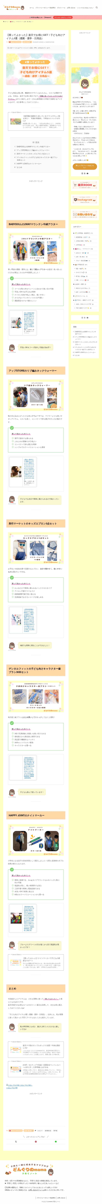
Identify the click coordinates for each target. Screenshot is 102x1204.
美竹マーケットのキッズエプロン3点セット (33, 153)
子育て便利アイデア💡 (83, 308)
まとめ (19, 167)
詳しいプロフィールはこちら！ (85, 166)
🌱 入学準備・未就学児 (84, 233)
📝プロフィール (81, 296)
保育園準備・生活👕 (83, 237)
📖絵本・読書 (80, 284)
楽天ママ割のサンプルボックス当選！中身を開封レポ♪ (41, 1046)
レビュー (40, 1130)
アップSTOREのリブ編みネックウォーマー (33, 150)
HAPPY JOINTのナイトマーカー (29, 163)
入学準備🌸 (80, 245)
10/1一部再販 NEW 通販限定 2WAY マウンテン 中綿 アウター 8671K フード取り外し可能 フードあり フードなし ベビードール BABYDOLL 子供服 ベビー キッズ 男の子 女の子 (29, 320)
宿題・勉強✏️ (81, 268)
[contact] (87, 173)
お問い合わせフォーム (36, 1190)
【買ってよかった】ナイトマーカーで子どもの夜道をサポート (41, 959)
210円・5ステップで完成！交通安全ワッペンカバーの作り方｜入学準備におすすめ (41, 1066)
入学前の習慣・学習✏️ (83, 241)
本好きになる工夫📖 (83, 288)
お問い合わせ (61, 1198)
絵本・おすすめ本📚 (83, 292)
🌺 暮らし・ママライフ (15, 42)
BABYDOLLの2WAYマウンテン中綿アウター (33, 146)
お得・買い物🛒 (27, 42)
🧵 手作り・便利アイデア (84, 300)
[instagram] (82, 173)
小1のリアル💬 (81, 272)
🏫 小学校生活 (81, 264)
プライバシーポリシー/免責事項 (46, 1198)
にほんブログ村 (12, 1088)
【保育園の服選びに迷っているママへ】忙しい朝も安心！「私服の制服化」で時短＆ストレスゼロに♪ (41, 118)
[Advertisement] (36, 197)
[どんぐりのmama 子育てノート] (14, 8)
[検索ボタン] (96, 7)
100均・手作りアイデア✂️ (84, 304)
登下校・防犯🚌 (81, 276)
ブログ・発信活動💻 (83, 260)
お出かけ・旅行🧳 (82, 253)
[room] (85, 173)
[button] (16, 1141)
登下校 (55, 1130)
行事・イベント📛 (82, 280)
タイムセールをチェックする (62, 17)
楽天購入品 (48, 1130)
